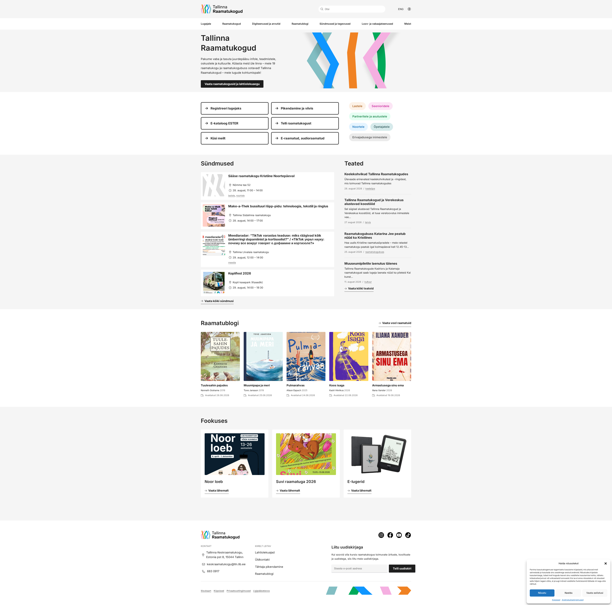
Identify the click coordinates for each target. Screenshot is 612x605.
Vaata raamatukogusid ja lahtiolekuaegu (232, 84)
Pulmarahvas (296, 385)
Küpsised (556, 600)
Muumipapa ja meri (257, 385)
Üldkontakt (262, 559)
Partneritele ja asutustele (369, 116)
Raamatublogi (300, 23)
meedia (232, 262)
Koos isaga (336, 385)
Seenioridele (380, 106)
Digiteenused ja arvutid (266, 23)
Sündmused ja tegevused (335, 23)
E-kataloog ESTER (224, 123)
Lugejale (206, 23)
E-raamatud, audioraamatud (302, 138)
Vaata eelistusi (594, 592)
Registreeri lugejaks (226, 108)
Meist (407, 23)
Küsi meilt (218, 138)
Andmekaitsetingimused (572, 600)
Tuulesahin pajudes (214, 385)
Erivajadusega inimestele (369, 137)
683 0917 (213, 571)
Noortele (358, 126)
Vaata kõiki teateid (361, 288)
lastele (231, 195)
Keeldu (568, 592)
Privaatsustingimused (239, 590)
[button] (605, 563)
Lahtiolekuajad (265, 552)
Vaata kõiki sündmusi (219, 301)
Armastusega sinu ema (388, 385)
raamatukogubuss (374, 251)
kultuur (368, 281)
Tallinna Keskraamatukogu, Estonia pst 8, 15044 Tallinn (225, 555)
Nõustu (542, 592)
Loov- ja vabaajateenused (377, 23)
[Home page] (222, 9)
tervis (368, 222)
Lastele (357, 106)
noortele (240, 195)
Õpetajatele (382, 126)
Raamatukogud (231, 23)
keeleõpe (370, 188)
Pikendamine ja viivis (297, 108)
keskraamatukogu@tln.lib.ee (226, 564)
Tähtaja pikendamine (269, 566)
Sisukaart (206, 590)
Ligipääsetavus (261, 590)
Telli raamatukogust (296, 123)
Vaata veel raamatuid (396, 323)
